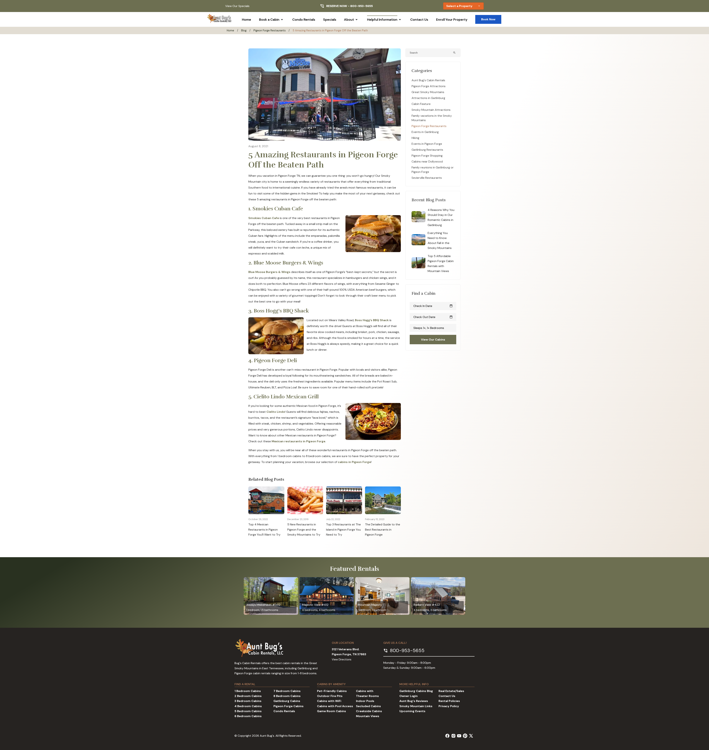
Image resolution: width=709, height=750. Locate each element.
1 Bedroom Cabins (247, 691)
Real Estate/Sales (451, 691)
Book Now (488, 19)
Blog (243, 30)
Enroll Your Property (451, 19)
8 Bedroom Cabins (287, 696)
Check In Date (433, 306)
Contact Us (419, 19)
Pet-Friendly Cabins (332, 691)
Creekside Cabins (369, 711)
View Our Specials (237, 6)
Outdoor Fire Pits (329, 696)
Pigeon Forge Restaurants (270, 30)
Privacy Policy (449, 706)
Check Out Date (433, 317)
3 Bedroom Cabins (247, 701)
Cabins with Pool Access (335, 706)
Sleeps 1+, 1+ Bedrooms (428, 328)
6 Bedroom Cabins (248, 716)
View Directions (341, 659)
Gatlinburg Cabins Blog (416, 691)
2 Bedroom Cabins (248, 696)
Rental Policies (449, 701)
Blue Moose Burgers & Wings (269, 272)
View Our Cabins (433, 339)
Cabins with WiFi (329, 701)
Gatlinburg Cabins (286, 701)
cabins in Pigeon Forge (354, 462)
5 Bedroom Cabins (248, 711)
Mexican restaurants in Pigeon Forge (298, 441)
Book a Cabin (269, 19)
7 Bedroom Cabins (287, 691)
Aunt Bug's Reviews (413, 701)
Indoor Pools (365, 701)
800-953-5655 (361, 6)
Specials (329, 19)
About (349, 19)
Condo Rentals (303, 19)
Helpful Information (382, 19)
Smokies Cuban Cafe (263, 218)
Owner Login (408, 696)
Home (246, 19)
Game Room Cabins (331, 711)
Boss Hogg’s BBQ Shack (372, 320)
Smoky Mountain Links (415, 706)
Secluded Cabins (368, 706)
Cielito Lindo (275, 412)
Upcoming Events (412, 711)
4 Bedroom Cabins (248, 706)
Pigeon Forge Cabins (288, 706)
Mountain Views (367, 716)
